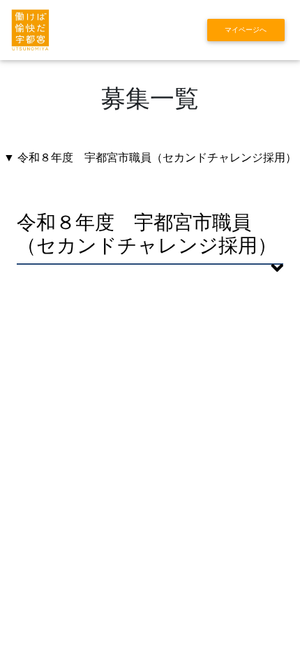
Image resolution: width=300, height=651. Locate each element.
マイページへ (246, 30)
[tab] (150, 244)
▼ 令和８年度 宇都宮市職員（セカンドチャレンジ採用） (150, 157)
